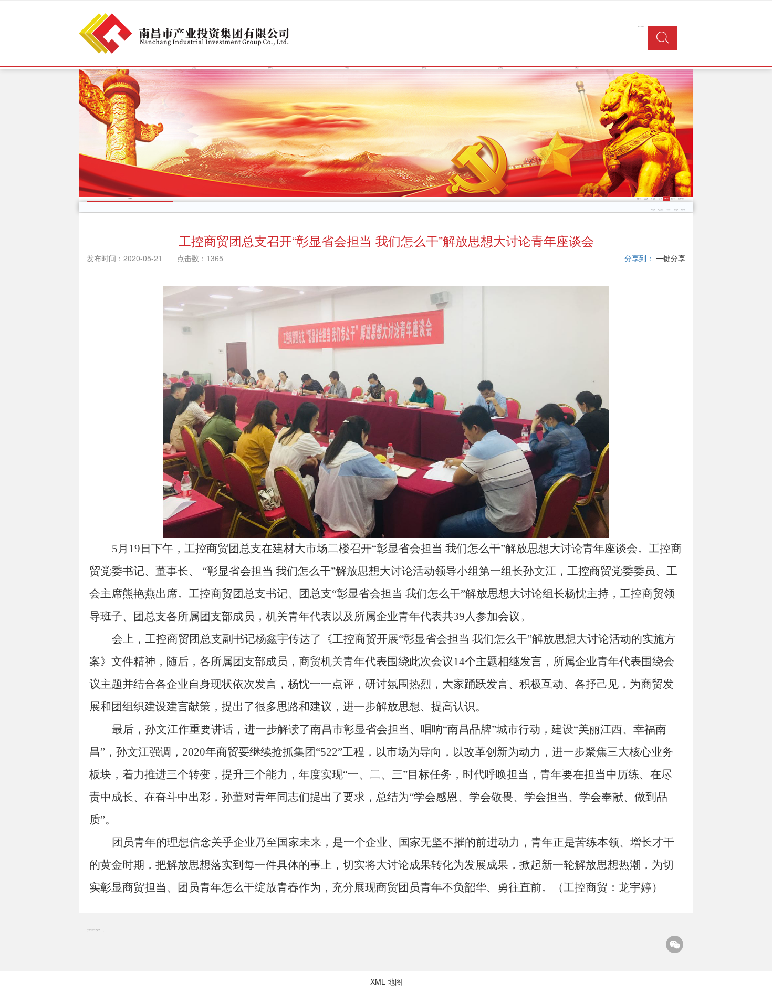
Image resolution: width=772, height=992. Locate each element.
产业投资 (653, 209)
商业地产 (676, 209)
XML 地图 (386, 981)
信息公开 (577, 67)
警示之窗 (653, 198)
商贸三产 (683, 209)
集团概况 (194, 67)
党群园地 (424, 67)
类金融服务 (660, 209)
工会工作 (660, 198)
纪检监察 (646, 198)
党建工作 (639, 198)
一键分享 (670, 258)
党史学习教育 (681, 198)
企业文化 (500, 67)
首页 (117, 67)
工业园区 (668, 209)
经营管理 (347, 67)
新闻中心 (270, 67)
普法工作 (673, 198)
